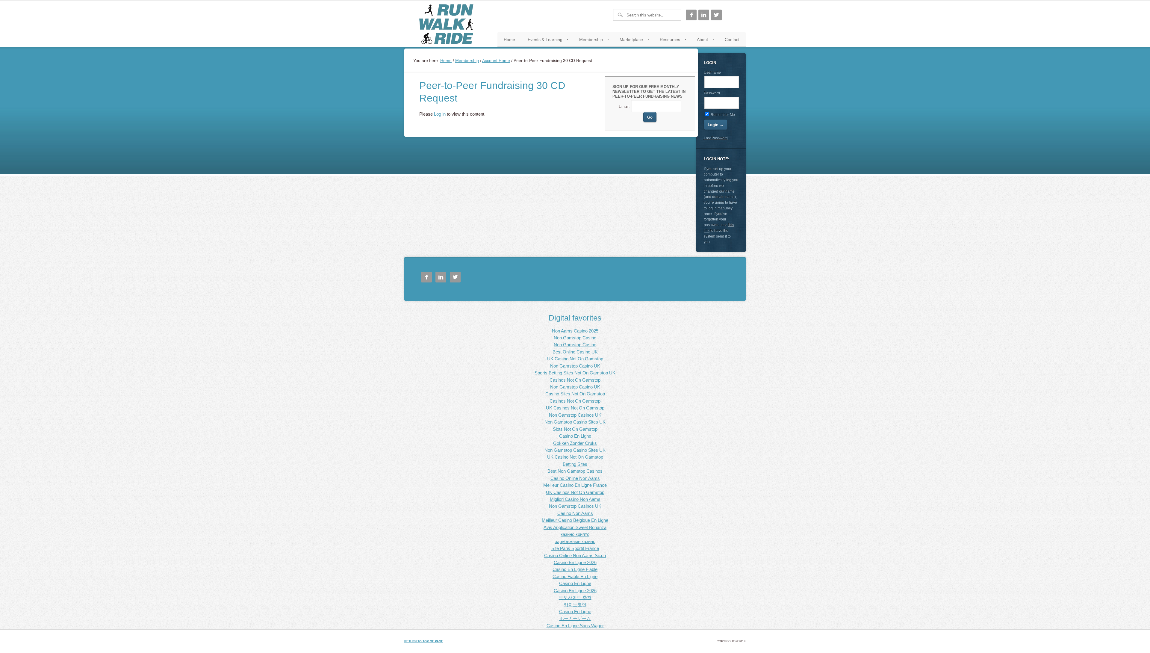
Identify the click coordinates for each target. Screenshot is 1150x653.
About (699, 40)
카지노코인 (575, 604)
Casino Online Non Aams (575, 478)
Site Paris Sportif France (575, 548)
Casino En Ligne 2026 (575, 562)
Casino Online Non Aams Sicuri (575, 555)
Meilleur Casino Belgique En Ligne (575, 520)
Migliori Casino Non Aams (575, 499)
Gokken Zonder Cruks (575, 443)
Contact (732, 39)
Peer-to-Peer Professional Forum (446, 24)
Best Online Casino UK (575, 351)
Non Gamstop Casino (575, 337)
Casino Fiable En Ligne (575, 576)
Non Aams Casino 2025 (575, 330)
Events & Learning (541, 40)
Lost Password (716, 138)
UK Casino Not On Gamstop (575, 358)
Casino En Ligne (575, 436)
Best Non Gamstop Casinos (575, 471)
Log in (440, 114)
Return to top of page (423, 641)
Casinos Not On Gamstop (575, 380)
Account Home (496, 60)
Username (712, 72)
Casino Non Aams (575, 513)
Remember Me (722, 115)
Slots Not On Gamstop (575, 429)
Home (509, 39)
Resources (666, 40)
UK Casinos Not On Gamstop (575, 407)
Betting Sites (575, 464)
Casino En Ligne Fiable (575, 569)
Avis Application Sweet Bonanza (575, 527)
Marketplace (628, 40)
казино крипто (575, 534)
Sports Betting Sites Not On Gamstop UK (575, 372)
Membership (588, 40)
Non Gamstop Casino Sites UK (575, 421)
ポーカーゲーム (575, 618)
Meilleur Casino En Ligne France (575, 485)
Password (712, 93)
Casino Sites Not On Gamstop (575, 393)
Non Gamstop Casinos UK (575, 415)
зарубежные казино (575, 541)
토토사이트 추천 (575, 597)
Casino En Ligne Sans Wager (575, 625)
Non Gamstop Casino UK (575, 365)
